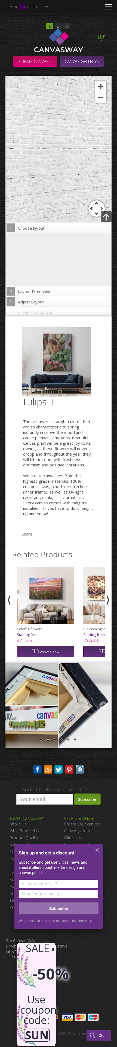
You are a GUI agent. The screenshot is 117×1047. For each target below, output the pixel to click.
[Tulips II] (60, 361)
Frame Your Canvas (35, 312)
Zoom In (100, 86)
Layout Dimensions (32, 291)
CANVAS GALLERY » (82, 61)
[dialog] (58, 890)
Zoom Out (100, 97)
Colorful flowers (29, 628)
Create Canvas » (35, 61)
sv (46, 7)
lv (10, 7)
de (16, 7)
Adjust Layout (27, 302)
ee (40, 7)
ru (34, 7)
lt (29, 7)
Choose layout (27, 228)
